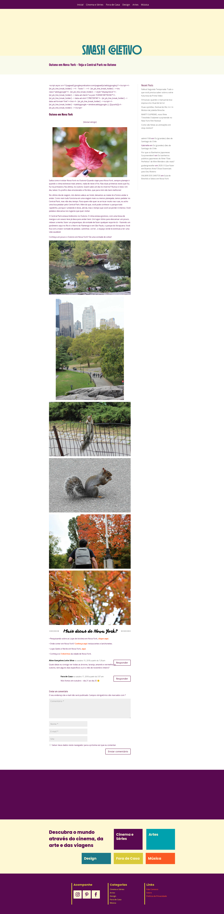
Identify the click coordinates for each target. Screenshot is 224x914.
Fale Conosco (152, 889)
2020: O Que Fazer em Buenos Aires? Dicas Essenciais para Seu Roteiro (157, 168)
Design (126, 5)
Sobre (149, 892)
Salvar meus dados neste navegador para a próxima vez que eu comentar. (84, 745)
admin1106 (146, 138)
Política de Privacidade (156, 896)
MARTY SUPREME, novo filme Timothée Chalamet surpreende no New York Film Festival (156, 117)
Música (145, 5)
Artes (135, 5)
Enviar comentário (118, 751)
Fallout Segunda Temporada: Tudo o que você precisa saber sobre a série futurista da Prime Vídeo (157, 92)
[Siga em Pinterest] (87, 894)
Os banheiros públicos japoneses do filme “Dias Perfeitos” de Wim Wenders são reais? (157, 158)
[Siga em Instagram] (78, 894)
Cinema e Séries (94, 5)
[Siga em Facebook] (96, 894)
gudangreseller (148, 165)
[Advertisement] (112, 27)
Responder (122, 662)
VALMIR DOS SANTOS (150, 175)
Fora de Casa (113, 5)
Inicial (80, 5)
